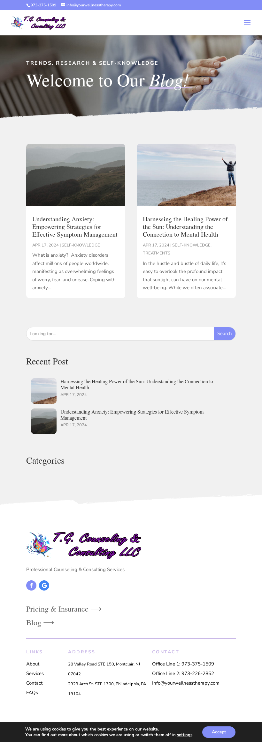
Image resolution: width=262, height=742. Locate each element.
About (32, 664)
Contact (34, 683)
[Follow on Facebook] (31, 585)
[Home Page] (38, 22)
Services (35, 673)
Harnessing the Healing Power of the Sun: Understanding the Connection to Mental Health (185, 227)
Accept (219, 732)
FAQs (32, 692)
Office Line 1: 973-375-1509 (183, 664)
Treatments (156, 253)
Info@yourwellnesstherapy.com (186, 683)
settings (184, 735)
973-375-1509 (43, 5)
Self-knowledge (81, 245)
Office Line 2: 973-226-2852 (183, 673)
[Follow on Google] (44, 585)
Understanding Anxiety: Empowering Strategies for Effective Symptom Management (75, 227)
